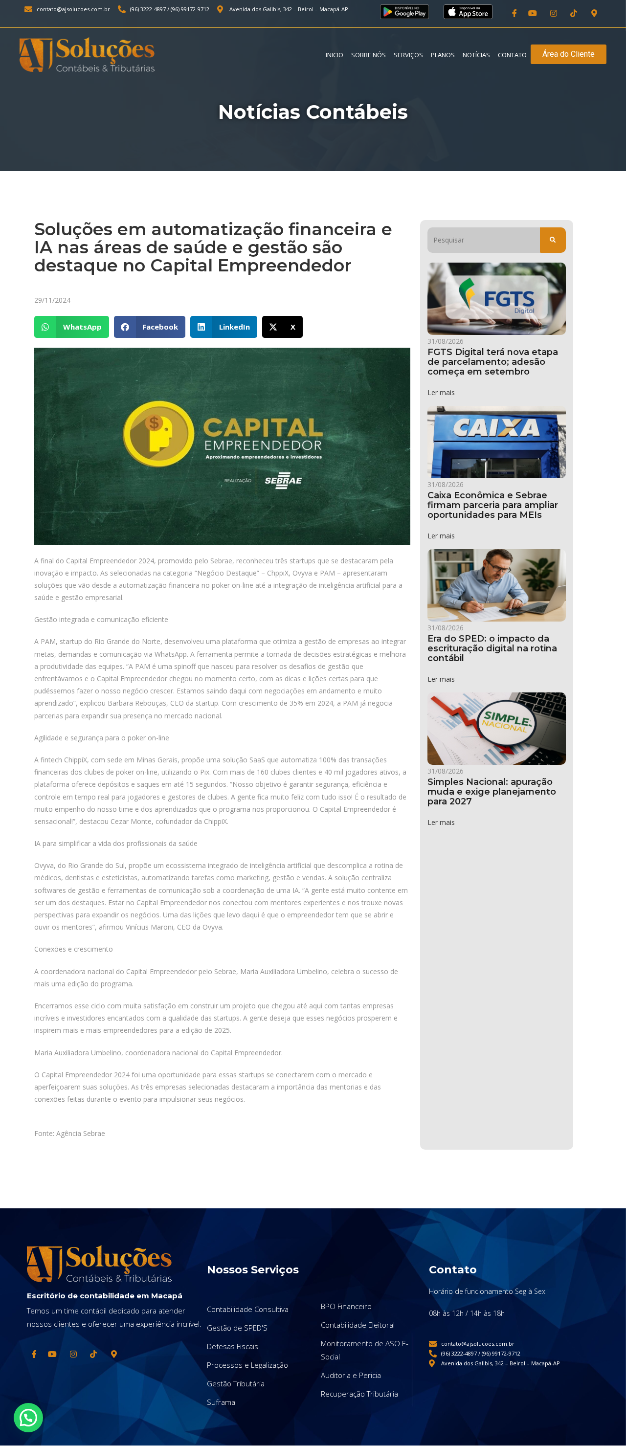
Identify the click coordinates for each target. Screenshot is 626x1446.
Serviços (408, 54)
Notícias (476, 54)
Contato (512, 54)
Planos (443, 54)
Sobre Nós (368, 54)
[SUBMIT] (553, 240)
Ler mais (441, 392)
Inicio (334, 54)
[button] (71, 327)
